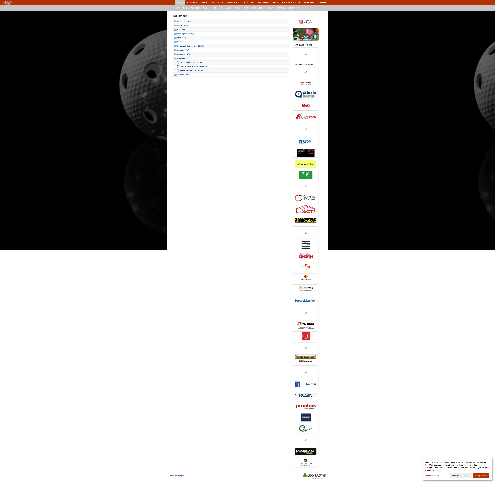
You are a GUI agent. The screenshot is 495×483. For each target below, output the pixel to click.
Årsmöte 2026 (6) (183, 74)
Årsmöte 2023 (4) (183, 50)
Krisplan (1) (181, 38)
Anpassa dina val (432, 475)
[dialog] (457, 468)
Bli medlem (191, 2)
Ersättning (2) (182, 29)
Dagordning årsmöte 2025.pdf (191, 62)
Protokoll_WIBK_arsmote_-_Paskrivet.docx (195, 66)
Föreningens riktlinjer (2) (186, 34)
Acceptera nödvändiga (461, 475)
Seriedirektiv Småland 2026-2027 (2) (190, 46)
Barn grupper (247, 2)
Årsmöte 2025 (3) (183, 58)
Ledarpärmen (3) (183, 42)
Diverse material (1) (184, 21)
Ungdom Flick (216, 2)
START (180, 2)
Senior (203, 2)
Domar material (183, 25)
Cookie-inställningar (176, 476)
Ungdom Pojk (232, 2)
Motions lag (263, 2)
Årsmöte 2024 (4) (183, 54)
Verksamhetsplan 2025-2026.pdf (192, 70)
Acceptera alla (481, 475)
